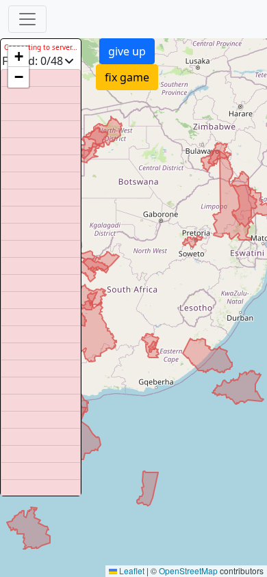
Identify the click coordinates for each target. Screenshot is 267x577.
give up (127, 51)
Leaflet (130, 570)
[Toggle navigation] (27, 19)
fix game (127, 77)
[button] (18, 56)
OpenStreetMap (188, 570)
